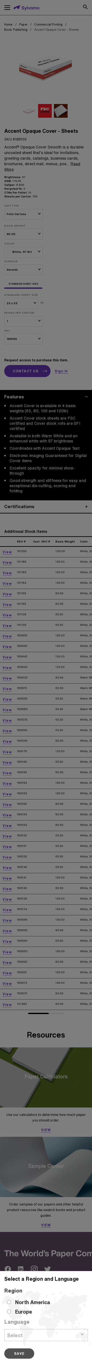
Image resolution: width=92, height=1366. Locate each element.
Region (13, 1291)
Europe (23, 1312)
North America (32, 1302)
